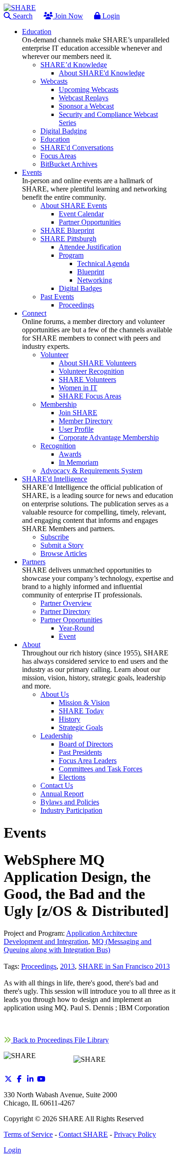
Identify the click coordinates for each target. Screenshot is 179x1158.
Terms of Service (28, 1134)
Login (110, 16)
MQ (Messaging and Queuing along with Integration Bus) (77, 946)
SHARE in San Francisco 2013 (124, 966)
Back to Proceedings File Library (60, 1040)
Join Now (68, 16)
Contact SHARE (83, 1134)
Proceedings (38, 966)
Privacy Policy (135, 1134)
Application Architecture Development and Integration (70, 937)
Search (22, 16)
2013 (67, 966)
